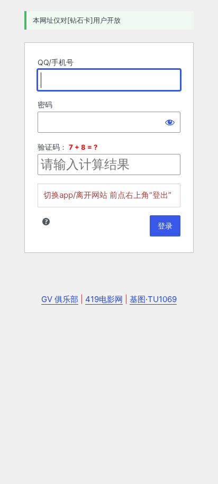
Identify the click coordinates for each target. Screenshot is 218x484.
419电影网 (104, 299)
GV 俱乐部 (59, 299)
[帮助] (46, 221)
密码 (45, 104)
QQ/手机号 (56, 62)
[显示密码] (169, 122)
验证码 (49, 146)
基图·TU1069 (153, 299)
